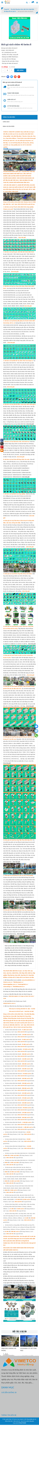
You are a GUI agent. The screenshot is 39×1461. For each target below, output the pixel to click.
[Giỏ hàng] (32, 2)
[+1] (19, 76)
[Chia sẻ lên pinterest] (15, 76)
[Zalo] (36, 731)
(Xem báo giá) (30, 424)
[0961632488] (36, 735)
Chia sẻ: (3, 76)
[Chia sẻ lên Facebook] (8, 76)
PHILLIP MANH (22, 1423)
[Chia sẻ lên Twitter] (11, 76)
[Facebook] (36, 726)
